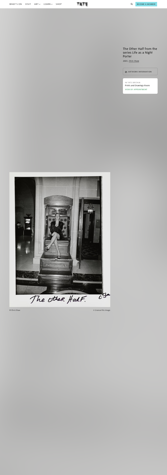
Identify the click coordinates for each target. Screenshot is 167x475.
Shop (59, 4)
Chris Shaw (134, 61)
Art (36, 4)
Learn (47, 4)
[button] (130, 4)
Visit (28, 4)
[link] (50, 310)
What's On (15, 4)
